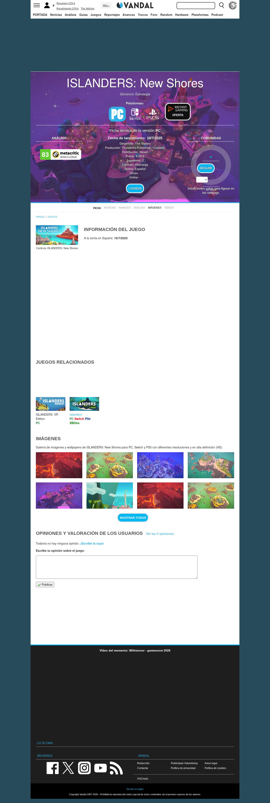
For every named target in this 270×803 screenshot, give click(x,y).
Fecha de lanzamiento (126, 138)
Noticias (56, 14)
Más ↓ (106, 5)
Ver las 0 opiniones (160, 533)
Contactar (142, 768)
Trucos (143, 14)
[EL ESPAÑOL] (233, 5)
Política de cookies (215, 768)
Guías (83, 14)
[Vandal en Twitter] (68, 767)
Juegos (95, 14)
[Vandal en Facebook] (52, 767)
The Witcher (87, 8)
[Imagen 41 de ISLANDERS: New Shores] (160, 465)
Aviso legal (211, 763)
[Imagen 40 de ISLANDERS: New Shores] (211, 465)
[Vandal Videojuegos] (135, 5)
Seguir (206, 168)
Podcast (217, 14)
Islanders (76, 414)
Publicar (47, 584)
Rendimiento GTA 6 (68, 8)
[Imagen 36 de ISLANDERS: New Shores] (211, 495)
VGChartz (142, 778)
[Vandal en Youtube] (100, 767)
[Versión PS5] (152, 114)
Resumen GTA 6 (66, 3)
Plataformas (200, 14)
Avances (129, 14)
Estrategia (142, 93)
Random (166, 14)
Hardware (182, 14)
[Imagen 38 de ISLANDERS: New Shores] (109, 495)
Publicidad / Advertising (184, 763)
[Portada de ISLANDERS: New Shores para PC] (57, 235)
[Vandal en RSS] (116, 767)
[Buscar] (221, 5)
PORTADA (40, 14)
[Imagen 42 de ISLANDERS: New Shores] (109, 465)
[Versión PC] (117, 114)
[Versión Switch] (135, 114)
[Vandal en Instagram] (84, 767)
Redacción (143, 763)
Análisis (70, 14)
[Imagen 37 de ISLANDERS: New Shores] (160, 495)
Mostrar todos (133, 517)
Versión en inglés (135, 789)
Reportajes (112, 14)
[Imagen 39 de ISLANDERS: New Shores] (59, 495)
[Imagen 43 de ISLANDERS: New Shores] (59, 465)
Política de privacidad (183, 768)
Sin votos (211, 189)
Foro (154, 14)
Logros (135, 188)
